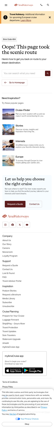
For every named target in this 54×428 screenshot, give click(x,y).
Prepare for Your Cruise (13, 316)
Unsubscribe (8, 306)
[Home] (23, 5)
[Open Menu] (6, 5)
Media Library (8, 298)
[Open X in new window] (20, 225)
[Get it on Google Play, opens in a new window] (33, 370)
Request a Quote (10, 265)
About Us (6, 240)
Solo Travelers (9, 335)
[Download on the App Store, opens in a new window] (14, 370)
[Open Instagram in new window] (5, 225)
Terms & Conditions (10, 382)
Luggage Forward (10, 319)
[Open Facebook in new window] (13, 225)
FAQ (4, 277)
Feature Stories (9, 290)
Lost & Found (8, 273)
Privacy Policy (7, 387)
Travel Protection (10, 327)
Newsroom (7, 252)
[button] (48, 5)
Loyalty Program (9, 256)
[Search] (47, 73)
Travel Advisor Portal (11, 281)
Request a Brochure (11, 294)
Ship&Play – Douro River (13, 323)
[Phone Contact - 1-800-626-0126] (41, 5)
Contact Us (7, 269)
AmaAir (5, 343)
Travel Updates (9, 331)
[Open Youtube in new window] (27, 225)
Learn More (26, 20)
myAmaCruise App (10, 347)
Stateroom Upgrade (11, 339)
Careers (6, 248)
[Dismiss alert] (50, 17)
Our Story (6, 244)
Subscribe (7, 302)
